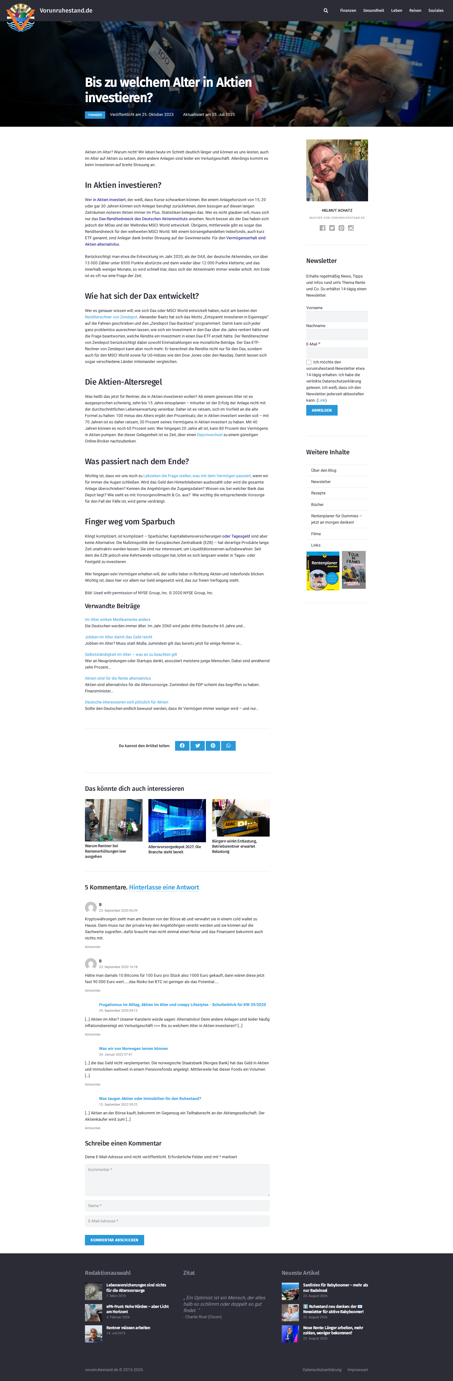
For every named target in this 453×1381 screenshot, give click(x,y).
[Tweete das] (197, 746)
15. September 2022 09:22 (118, 1104)
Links (316, 545)
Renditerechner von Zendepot (111, 317)
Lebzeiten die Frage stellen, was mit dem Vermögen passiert (197, 475)
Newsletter (321, 481)
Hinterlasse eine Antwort (164, 887)
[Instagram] (351, 228)
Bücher (317, 504)
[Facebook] (323, 228)
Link (321, 400)
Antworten (93, 947)
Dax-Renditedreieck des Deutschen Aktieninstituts (143, 218)
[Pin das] (213, 746)
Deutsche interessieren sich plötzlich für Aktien (126, 702)
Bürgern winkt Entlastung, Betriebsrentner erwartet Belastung (234, 846)
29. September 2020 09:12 (118, 1010)
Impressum (358, 1369)
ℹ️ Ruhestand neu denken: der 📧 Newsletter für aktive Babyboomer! (333, 1309)
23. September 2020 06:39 (118, 910)
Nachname (315, 325)
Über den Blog (323, 470)
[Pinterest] (342, 228)
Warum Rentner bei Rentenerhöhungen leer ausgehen (105, 851)
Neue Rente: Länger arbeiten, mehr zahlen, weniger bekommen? (333, 1330)
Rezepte (318, 493)
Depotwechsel (209, 434)
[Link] (20, 11)
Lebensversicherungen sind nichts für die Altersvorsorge (136, 1288)
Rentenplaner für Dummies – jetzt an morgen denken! (336, 519)
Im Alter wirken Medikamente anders (118, 619)
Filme (316, 533)
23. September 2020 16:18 (118, 967)
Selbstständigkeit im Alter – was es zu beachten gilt (131, 654)
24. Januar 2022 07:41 (115, 1054)
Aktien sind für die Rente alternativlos (118, 678)
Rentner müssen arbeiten (128, 1327)
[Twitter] (332, 228)
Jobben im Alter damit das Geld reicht (118, 637)
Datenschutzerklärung (322, 1369)
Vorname (314, 307)
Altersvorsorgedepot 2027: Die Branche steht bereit (174, 849)
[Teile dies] (182, 746)
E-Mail (313, 344)
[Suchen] (326, 10)
